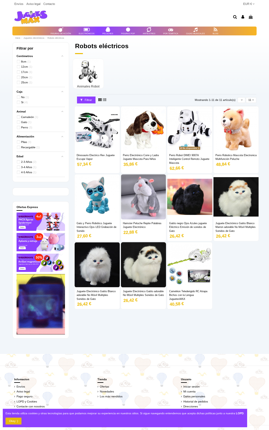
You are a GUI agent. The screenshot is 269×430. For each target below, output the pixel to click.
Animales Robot (88, 86)
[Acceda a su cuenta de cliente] (243, 17)
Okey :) (13, 421)
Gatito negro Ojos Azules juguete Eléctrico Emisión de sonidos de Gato (188, 227)
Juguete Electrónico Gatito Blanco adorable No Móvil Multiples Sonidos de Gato (96, 295)
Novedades (107, 391)
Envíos (19, 4)
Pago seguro (24, 396)
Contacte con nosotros (31, 406)
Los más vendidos (111, 396)
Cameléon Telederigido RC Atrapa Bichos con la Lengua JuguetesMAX (188, 295)
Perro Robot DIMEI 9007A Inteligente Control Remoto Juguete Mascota (189, 159)
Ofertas (104, 386)
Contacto (49, 4)
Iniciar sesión (191, 386)
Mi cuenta (189, 391)
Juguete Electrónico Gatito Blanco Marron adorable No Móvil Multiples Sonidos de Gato (235, 227)
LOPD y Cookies (27, 401)
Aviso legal (33, 4)
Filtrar (88, 99)
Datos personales (194, 396)
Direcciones (190, 406)
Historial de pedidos (195, 401)
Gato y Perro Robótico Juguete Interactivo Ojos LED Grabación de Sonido (96, 227)
